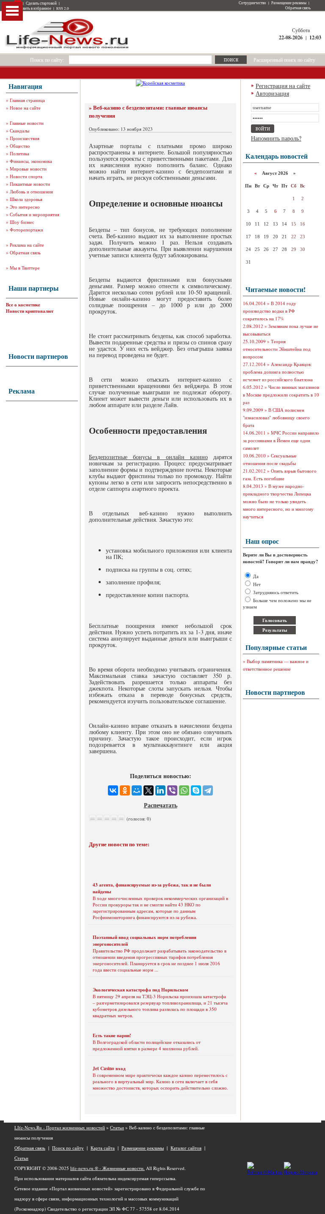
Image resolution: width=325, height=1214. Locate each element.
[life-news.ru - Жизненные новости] (67, 48)
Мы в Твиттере (25, 267)
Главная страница (27, 100)
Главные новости (27, 123)
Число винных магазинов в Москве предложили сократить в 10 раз (281, 394)
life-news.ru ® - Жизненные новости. (107, 1168)
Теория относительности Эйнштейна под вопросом (277, 349)
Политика (19, 153)
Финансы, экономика (31, 161)
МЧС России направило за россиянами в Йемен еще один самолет (281, 440)
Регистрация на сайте (283, 86)
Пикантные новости (30, 184)
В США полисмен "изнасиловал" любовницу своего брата (276, 417)
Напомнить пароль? (276, 138)
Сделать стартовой (41, 3)
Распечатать (160, 805)
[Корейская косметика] (160, 83)
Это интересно (25, 207)
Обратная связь (298, 8)
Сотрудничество (252, 3)
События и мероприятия (34, 214)
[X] (148, 790)
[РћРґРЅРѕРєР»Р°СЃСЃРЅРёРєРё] (125, 790)
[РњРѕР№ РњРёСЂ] (137, 790)
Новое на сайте (25, 108)
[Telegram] (208, 790)
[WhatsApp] (184, 790)
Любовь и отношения (31, 191)
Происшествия (24, 138)
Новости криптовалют (29, 311)
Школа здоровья (26, 199)
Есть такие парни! (112, 1035)
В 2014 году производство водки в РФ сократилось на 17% (269, 311)
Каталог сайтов (186, 1148)
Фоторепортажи (26, 229)
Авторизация (272, 93)
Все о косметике (23, 304)
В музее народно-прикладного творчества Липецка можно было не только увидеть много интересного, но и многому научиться (278, 501)
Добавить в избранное (32, 8)
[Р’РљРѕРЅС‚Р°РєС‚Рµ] (113, 790)
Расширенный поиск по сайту (284, 59)
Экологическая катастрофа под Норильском (140, 989)
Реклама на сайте (27, 245)
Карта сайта (103, 1148)
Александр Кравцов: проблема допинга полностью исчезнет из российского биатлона (278, 372)
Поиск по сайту (68, 1148)
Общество (20, 146)
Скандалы (19, 130)
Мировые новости (28, 168)
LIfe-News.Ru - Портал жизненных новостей (59, 1127)
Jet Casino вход (109, 1068)
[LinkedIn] (160, 790)
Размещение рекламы (288, 3)
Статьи (117, 1127)
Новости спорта (26, 176)
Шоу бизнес (22, 222)
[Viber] (172, 790)
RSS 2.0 (62, 8)
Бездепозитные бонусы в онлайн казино (148, 457)
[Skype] (196, 790)
